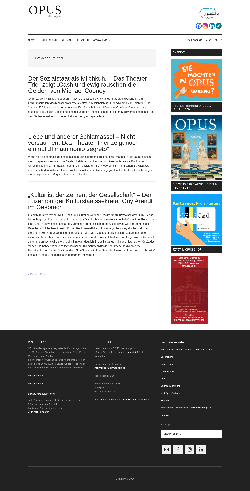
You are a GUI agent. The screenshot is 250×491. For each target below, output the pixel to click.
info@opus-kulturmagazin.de (109, 367)
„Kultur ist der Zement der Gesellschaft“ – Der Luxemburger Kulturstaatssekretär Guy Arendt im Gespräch (90, 201)
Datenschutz (167, 371)
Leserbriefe (167, 356)
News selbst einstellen (173, 342)
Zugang (165, 415)
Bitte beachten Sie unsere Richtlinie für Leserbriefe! (122, 399)
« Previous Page (37, 274)
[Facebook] (199, 26)
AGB (163, 378)
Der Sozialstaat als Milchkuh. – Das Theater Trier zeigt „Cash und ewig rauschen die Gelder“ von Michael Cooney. (87, 84)
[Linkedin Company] (212, 26)
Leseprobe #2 (35, 383)
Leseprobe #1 (35, 375)
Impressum (167, 364)
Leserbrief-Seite (135, 352)
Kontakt (165, 400)
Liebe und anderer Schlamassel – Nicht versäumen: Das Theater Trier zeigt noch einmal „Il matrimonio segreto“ (83, 142)
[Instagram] (205, 26)
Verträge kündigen (170, 393)
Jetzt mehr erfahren (38, 411)
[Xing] (219, 26)
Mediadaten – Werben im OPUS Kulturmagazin (186, 407)
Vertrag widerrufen (171, 385)
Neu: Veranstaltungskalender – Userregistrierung (187, 349)
